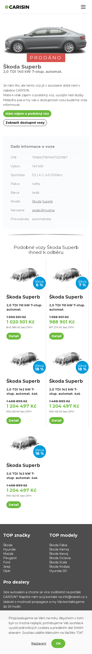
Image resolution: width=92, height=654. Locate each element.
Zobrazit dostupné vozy (25, 123)
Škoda (36, 201)
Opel (6, 571)
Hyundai (9, 549)
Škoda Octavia (60, 558)
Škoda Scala (58, 562)
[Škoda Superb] (24, 274)
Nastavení (38, 643)
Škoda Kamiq (59, 549)
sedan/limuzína (43, 210)
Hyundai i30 (58, 571)
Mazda (8, 554)
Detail (14, 336)
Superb (47, 201)
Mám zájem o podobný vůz (27, 114)
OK (58, 643)
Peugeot (10, 558)
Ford (6, 562)
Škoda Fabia (58, 545)
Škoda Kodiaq (59, 567)
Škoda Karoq (58, 554)
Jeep (6, 567)
